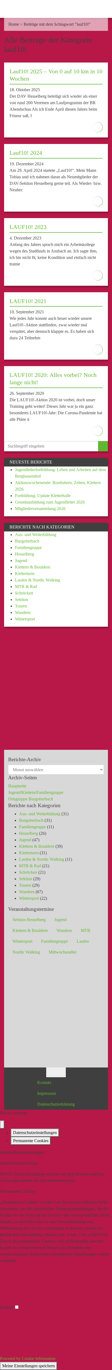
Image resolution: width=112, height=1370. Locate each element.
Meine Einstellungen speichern (28, 1366)
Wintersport (25, 619)
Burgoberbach (27, 541)
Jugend (21, 560)
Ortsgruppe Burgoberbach (30, 799)
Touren (21, 606)
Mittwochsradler (63, 952)
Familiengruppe (28, 547)
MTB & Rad (26, 586)
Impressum (46, 1093)
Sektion (21, 599)
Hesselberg (24, 554)
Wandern (22, 612)
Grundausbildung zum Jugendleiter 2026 (50, 502)
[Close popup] (2, 1125)
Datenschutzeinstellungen (35, 1132)
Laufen (83, 941)
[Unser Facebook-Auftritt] (51, 1072)
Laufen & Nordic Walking (37, 580)
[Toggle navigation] (102, 9)
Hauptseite (17, 786)
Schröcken (24, 593)
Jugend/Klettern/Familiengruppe (35, 792)
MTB (85, 930)
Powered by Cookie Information (27, 1358)
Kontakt (44, 1082)
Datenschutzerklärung (56, 1104)
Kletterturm (25, 573)
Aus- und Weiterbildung (35, 534)
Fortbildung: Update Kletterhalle (43, 495)
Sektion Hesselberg (29, 919)
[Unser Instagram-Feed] (61, 1072)
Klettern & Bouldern (32, 567)
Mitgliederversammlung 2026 (40, 508)
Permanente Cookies (30, 1140)
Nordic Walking (26, 952)
